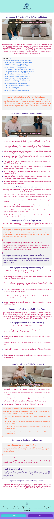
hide (10, 58)
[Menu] (2, 6)
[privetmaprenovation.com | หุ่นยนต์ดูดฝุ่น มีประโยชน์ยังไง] (27, 6)
